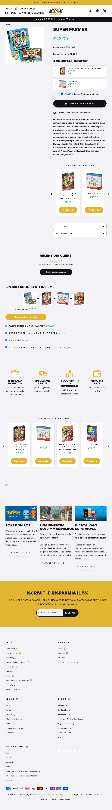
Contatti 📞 (10, 658)
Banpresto (9, 762)
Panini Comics (11, 724)
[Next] (108, 194)
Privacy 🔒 (9, 676)
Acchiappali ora (19, 553)
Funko (7, 767)
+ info (69, 73)
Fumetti (8, 705)
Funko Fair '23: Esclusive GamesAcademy (22, 771)
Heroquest (62, 737)
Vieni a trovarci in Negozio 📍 (17, 662)
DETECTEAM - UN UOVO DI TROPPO (68, 195)
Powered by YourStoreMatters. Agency (56, 799)
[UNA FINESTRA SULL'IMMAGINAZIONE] (56, 513)
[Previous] (52, 194)
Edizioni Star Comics (13, 719)
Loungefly (9, 780)
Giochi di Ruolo (64, 710)
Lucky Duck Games (65, 733)
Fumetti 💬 (11, 9)
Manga (8, 710)
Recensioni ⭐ (11, 667)
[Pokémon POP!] (21, 513)
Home (7, 24)
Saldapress (10, 733)
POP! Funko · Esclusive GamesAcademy (22, 776)
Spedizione (62, 226)
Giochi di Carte (64, 714)
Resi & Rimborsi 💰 (13, 653)
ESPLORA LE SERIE (53, 563)
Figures (8, 753)
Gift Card (10, 13)
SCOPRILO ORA (86, 566)
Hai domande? (64, 233)
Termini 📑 (9, 671)
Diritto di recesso (12, 690)
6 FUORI (91, 444)
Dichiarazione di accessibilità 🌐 (18, 680)
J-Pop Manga (10, 714)
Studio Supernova (65, 728)
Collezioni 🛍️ (28, 9)
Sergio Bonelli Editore (14, 728)
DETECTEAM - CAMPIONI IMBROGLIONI (36, 347)
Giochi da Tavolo (65, 705)
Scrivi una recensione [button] (56, 272)
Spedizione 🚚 (11, 649)
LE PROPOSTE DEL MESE (31, 13)
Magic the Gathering (66, 724)
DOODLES (94, 193)
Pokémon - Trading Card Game (70, 719)
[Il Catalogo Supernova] (91, 513)
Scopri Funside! (11, 685)
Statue (8, 758)
